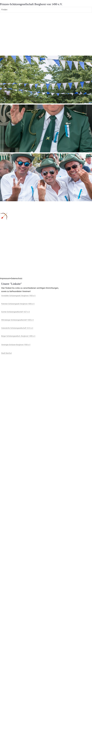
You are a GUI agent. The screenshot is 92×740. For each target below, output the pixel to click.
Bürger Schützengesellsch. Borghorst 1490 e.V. (18, 336)
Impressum (5, 278)
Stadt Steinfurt (6, 353)
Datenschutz (16, 278)
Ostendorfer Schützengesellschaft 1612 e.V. (17, 328)
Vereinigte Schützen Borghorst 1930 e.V (15, 345)
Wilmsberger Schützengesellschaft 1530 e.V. (17, 320)
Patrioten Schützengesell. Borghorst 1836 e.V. (18, 304)
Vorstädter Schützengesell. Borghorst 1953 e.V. (18, 296)
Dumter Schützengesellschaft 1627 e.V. (15, 312)
